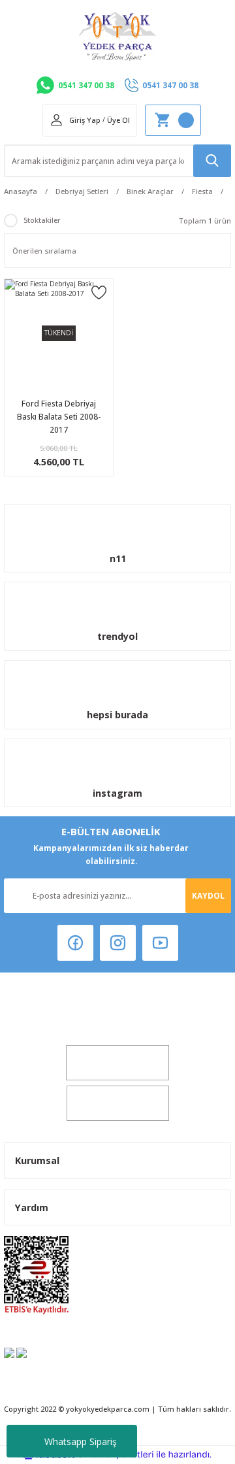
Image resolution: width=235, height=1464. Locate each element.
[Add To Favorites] (98, 291)
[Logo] (117, 36)
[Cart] (173, 120)
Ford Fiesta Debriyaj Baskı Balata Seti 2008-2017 (59, 416)
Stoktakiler (42, 220)
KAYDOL (208, 895)
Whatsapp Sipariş (80, 1441)
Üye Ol (118, 120)
